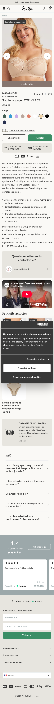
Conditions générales (12, 662)
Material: (7, 226)
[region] (27, 574)
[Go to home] (27, 8)
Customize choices (36, 359)
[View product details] (14, 406)
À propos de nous (10, 655)
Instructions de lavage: (13, 234)
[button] (4, 116)
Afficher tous (39, 546)
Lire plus (22, 441)
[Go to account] (44, 8)
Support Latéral (21, 269)
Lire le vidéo (27, 84)
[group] (25, 574)
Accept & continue (27, 368)
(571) (50, 94)
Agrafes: (6, 242)
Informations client (11, 648)
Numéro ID (7, 238)
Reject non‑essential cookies (27, 377)
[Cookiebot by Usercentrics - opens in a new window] (39, 324)
